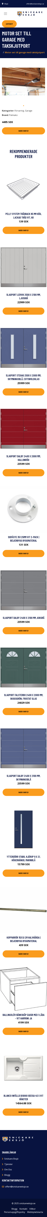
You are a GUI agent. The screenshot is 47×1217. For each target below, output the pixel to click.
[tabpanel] (23, 81)
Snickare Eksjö (11, 1158)
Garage (28, 110)
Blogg (7, 1175)
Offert (9, 24)
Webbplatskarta (35, 1212)
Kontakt (23, 1208)
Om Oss (8, 1169)
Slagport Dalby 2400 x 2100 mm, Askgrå (23, 617)
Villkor (32, 1208)
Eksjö (6, 4)
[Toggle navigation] (5, 13)
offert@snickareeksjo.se (35, 4)
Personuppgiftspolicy (14, 1212)
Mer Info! (23, 130)
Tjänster (8, 1164)
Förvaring (19, 110)
